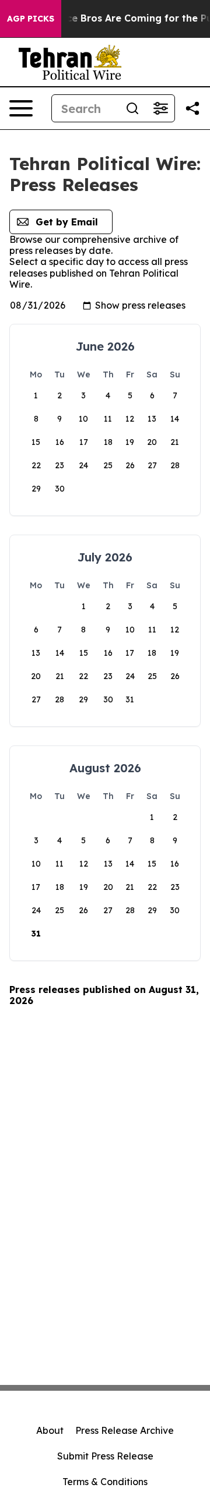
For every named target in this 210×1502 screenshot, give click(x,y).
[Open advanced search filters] (160, 108)
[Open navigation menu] (21, 108)
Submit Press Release (105, 1456)
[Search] (132, 108)
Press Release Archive (124, 1430)
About (50, 1430)
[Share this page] (192, 108)
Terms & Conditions (105, 1481)
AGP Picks (30, 18)
